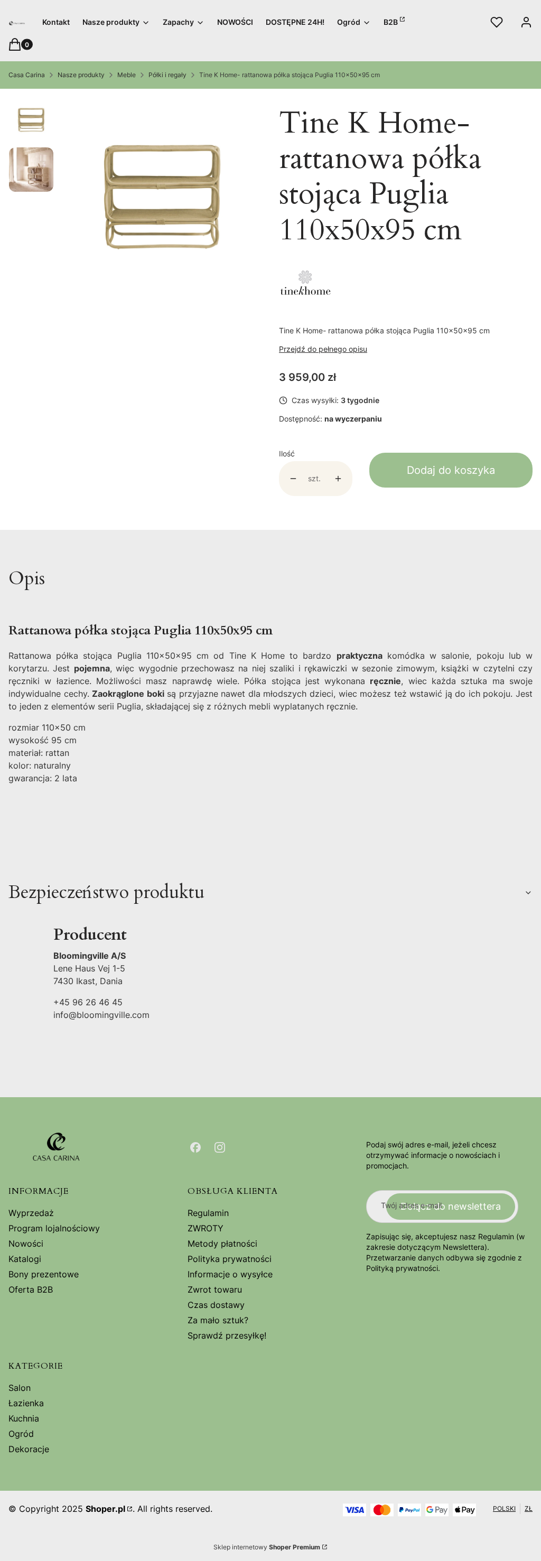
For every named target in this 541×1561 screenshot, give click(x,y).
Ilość (287, 453)
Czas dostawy (216, 1305)
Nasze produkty (81, 75)
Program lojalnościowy (54, 1228)
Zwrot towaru (215, 1289)
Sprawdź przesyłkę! (227, 1335)
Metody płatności (222, 1243)
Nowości (25, 1243)
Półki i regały (167, 75)
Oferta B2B (30, 1289)
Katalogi (24, 1259)
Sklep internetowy (266, 1547)
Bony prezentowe (43, 1274)
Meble (126, 75)
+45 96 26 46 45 (88, 1002)
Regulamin (208, 1213)
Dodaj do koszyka (451, 470)
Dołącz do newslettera (450, 1206)
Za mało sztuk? (218, 1320)
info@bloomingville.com (101, 1014)
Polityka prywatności (230, 1259)
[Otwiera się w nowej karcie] (195, 1147)
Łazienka (26, 1403)
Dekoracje (28, 1449)
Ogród (21, 1433)
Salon (19, 1387)
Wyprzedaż (31, 1213)
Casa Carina (26, 75)
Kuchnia (23, 1418)
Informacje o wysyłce (230, 1274)
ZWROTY (205, 1228)
